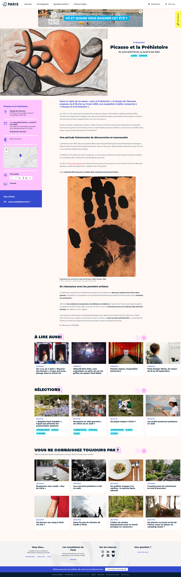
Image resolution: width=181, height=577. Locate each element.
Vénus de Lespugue (75, 163)
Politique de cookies (112, 574)
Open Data (101, 574)
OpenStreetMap (29, 167)
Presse (93, 574)
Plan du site (125, 574)
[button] (20, 155)
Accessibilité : (77, 574)
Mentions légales (57, 574)
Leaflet (21, 167)
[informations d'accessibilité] (21, 178)
